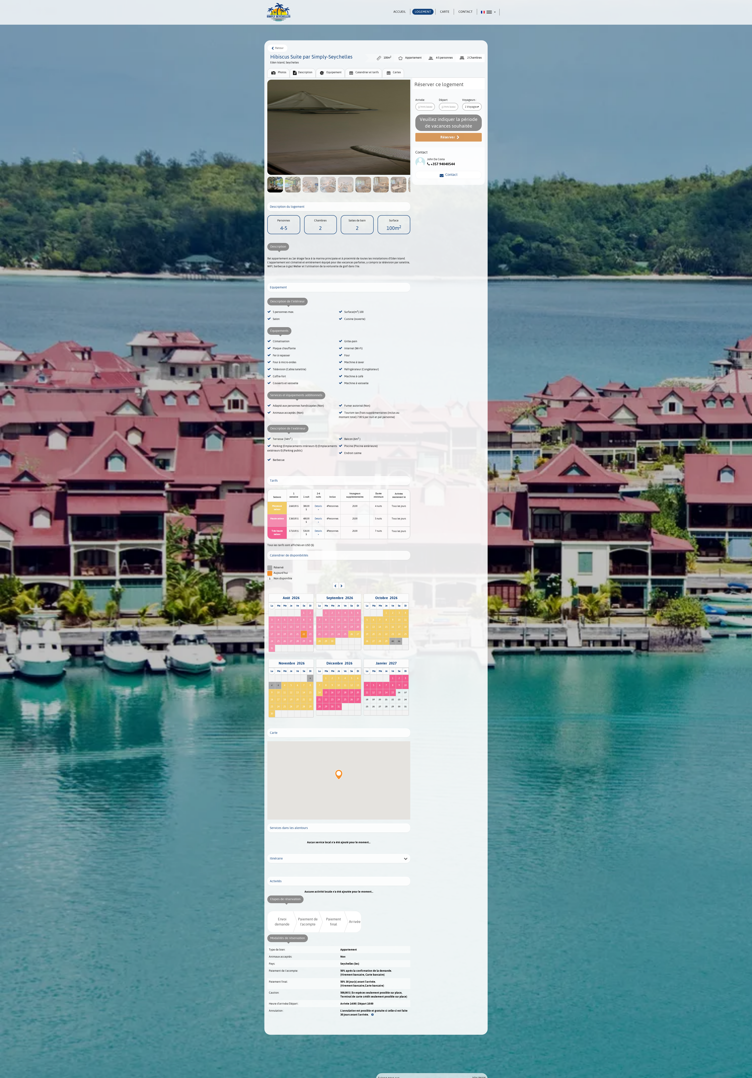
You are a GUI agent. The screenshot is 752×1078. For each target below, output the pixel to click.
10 (272, 627)
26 (284, 641)
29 (304, 641)
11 (278, 627)
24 (272, 641)
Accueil (399, 12)
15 (304, 627)
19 (284, 634)
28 (297, 641)
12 (284, 627)
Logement (423, 12)
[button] (488, 12)
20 (291, 634)
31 (272, 648)
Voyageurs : (469, 99)
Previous (5, 539)
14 (297, 627)
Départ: (443, 99)
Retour (279, 48)
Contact (450, 174)
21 (297, 634)
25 (278, 641)
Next (747, 539)
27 (291, 641)
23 (310, 634)
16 (310, 627)
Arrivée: (420, 99)
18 (278, 634)
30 (310, 641)
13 (291, 627)
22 (304, 634)
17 (272, 634)
